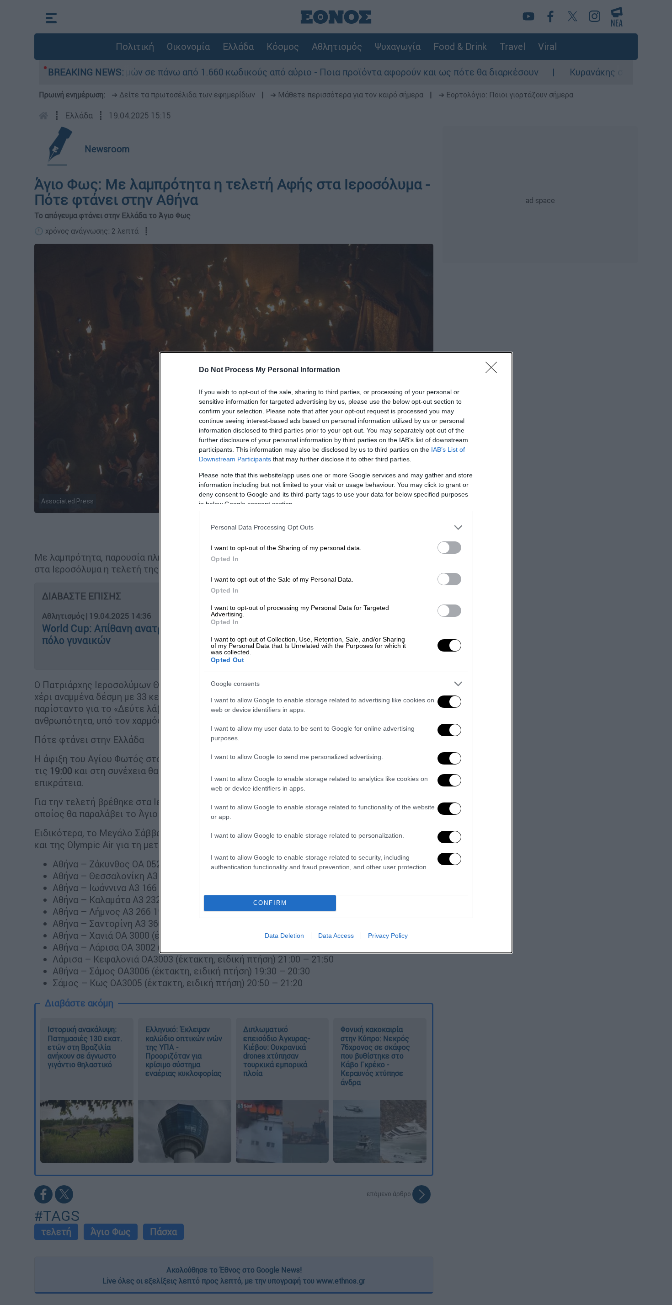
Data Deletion (284, 935)
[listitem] (336, 527)
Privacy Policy (388, 935)
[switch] (449, 547)
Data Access (336, 935)
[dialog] (336, 653)
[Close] (494, 370)
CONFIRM (270, 902)
